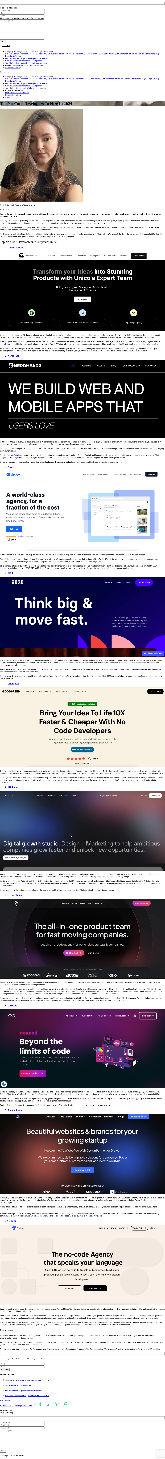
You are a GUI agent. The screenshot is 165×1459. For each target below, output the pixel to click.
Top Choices (10, 63)
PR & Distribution (55, 54)
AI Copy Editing (90, 54)
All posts (13, 61)
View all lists (5, 1401)
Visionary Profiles (35, 65)
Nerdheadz (13, 355)
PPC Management (123, 54)
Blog (7, 61)
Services (8, 54)
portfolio (14, 455)
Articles (16, 58)
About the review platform (36, 51)
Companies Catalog (13, 68)
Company (9, 51)
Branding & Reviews (13, 56)
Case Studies (42, 58)
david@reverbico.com (24, 1405)
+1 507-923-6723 (7, 1405)
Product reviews (23, 61)
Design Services (138, 54)
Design (22, 58)
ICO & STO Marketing (37, 54)
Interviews (23, 65)
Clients (50, 51)
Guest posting (36, 61)
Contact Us (4, 72)
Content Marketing (20, 54)
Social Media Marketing (73, 54)
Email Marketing (152, 54)
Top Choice (10, 88)
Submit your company (38, 63)
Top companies (22, 63)
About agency (19, 51)
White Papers (31, 58)
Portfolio (8, 58)
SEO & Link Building (106, 54)
